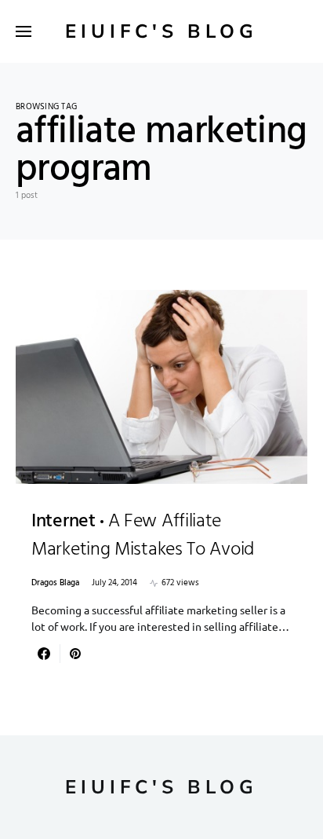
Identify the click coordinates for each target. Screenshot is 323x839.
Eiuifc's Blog (161, 31)
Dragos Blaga (55, 583)
